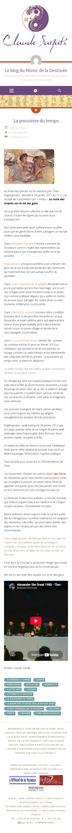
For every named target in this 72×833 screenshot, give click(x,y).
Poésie (10, 713)
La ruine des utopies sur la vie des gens (30, 703)
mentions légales (54, 806)
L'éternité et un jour (19, 694)
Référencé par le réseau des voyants (35, 769)
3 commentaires (18, 137)
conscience (13, 684)
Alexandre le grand (18, 680)
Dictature (32, 684)
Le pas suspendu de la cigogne (25, 708)
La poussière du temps (36, 120)
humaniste (51, 684)
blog (30, 822)
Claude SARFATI (17, 132)
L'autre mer (14, 689)
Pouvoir (25, 713)
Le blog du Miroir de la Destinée (36, 70)
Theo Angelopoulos (48, 713)
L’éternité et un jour (22, 312)
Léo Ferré (54, 708)
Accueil (56, 765)
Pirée (59, 195)
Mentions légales (36, 773)
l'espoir (31, 689)
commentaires (44, 822)
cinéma (40, 680)
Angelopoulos (12, 264)
